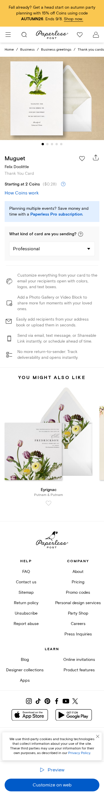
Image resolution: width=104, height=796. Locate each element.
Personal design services (78, 602)
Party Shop (78, 613)
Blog (25, 659)
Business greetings (56, 49)
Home (9, 49)
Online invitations (79, 659)
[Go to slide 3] (52, 144)
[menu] (8, 34)
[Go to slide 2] (47, 144)
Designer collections (25, 670)
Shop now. (73, 18)
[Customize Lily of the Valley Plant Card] (52, 98)
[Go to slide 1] (43, 144)
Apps (25, 680)
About (78, 571)
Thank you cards (91, 49)
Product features (79, 670)
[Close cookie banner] (97, 736)
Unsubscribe (26, 613)
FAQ (26, 571)
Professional (26, 249)
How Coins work (22, 193)
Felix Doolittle (17, 166)
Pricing (78, 582)
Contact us (26, 582)
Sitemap (26, 592)
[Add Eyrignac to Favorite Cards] (48, 503)
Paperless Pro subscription (56, 214)
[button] (80, 234)
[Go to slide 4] (56, 144)
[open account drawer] (96, 34)
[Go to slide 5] (61, 144)
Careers (78, 623)
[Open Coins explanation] (63, 184)
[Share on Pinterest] (47, 701)
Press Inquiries (78, 634)
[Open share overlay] (95, 157)
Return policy (26, 602)
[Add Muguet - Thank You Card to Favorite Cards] (82, 158)
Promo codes (78, 592)
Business (27, 49)
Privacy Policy (79, 753)
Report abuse (26, 623)
